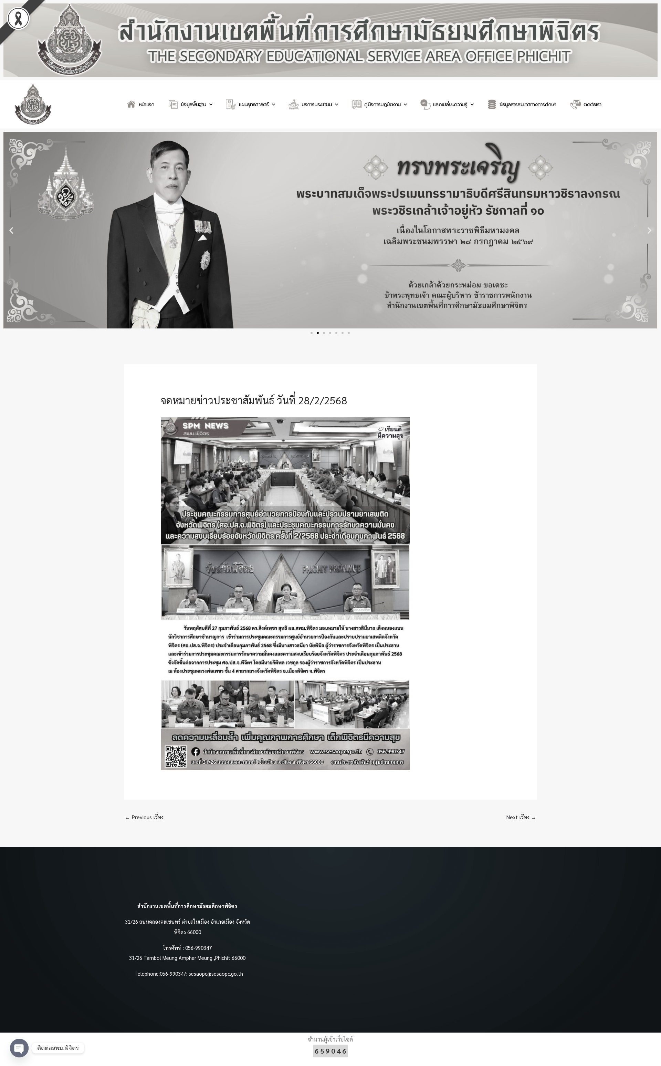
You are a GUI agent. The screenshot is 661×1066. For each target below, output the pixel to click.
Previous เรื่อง (144, 817)
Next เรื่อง (521, 817)
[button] (11, 230)
